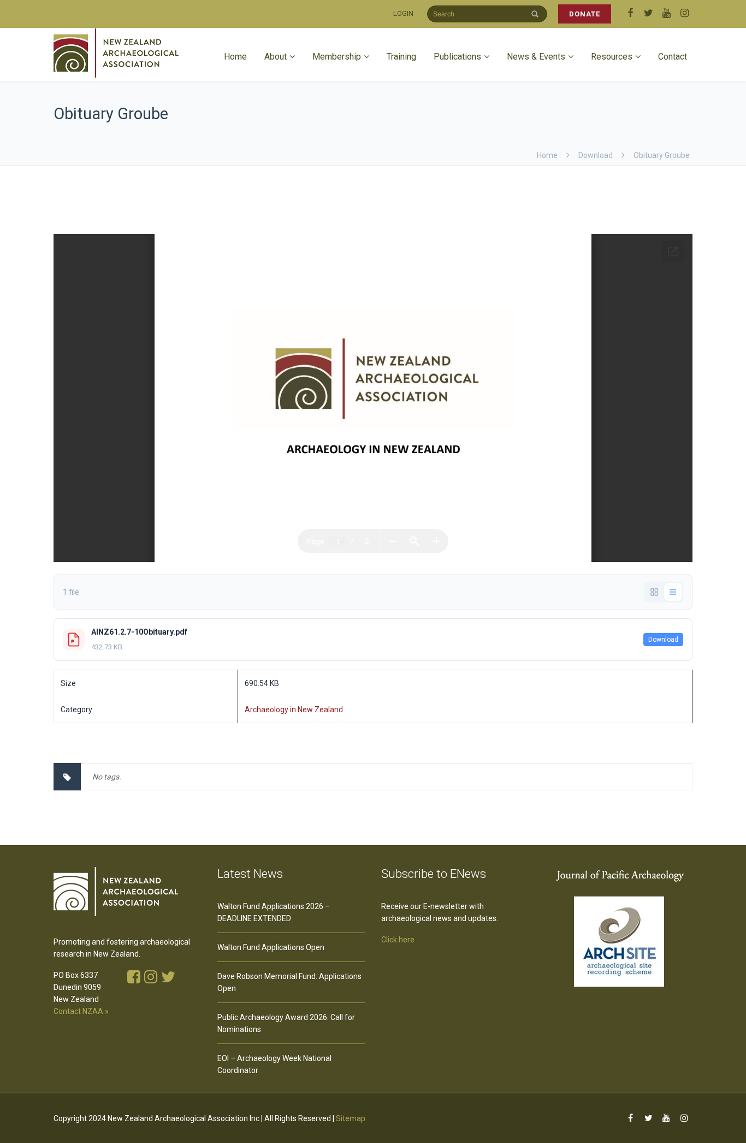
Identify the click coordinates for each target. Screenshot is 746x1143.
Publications (457, 56)
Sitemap (350, 1118)
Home (235, 56)
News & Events (536, 56)
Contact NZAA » (81, 1011)
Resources (611, 56)
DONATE (584, 14)
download (595, 155)
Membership (336, 56)
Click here (398, 939)
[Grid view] (654, 592)
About (275, 56)
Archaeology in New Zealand (294, 709)
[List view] (673, 592)
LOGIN (403, 13)
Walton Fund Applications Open (270, 947)
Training (401, 56)
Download (663, 639)
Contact (672, 56)
